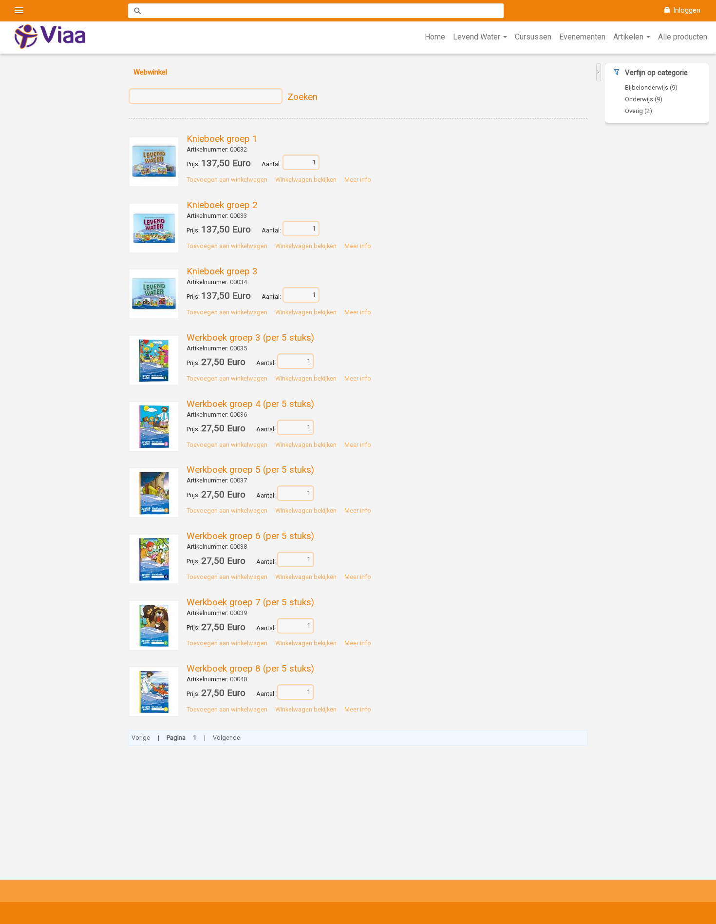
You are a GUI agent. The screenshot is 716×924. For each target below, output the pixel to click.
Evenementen (582, 36)
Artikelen (629, 36)
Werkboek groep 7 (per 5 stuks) (250, 602)
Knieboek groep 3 (222, 271)
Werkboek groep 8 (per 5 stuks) (250, 668)
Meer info (357, 179)
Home (435, 36)
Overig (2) (638, 111)
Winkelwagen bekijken (306, 179)
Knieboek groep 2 (222, 205)
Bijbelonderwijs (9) (651, 87)
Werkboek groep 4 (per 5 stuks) (250, 404)
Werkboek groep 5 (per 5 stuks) (250, 469)
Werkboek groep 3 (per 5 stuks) (250, 337)
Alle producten (682, 36)
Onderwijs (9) (643, 99)
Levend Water (477, 36)
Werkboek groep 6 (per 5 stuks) (250, 536)
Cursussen (533, 36)
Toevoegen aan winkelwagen (227, 179)
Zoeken (302, 97)
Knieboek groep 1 (222, 139)
